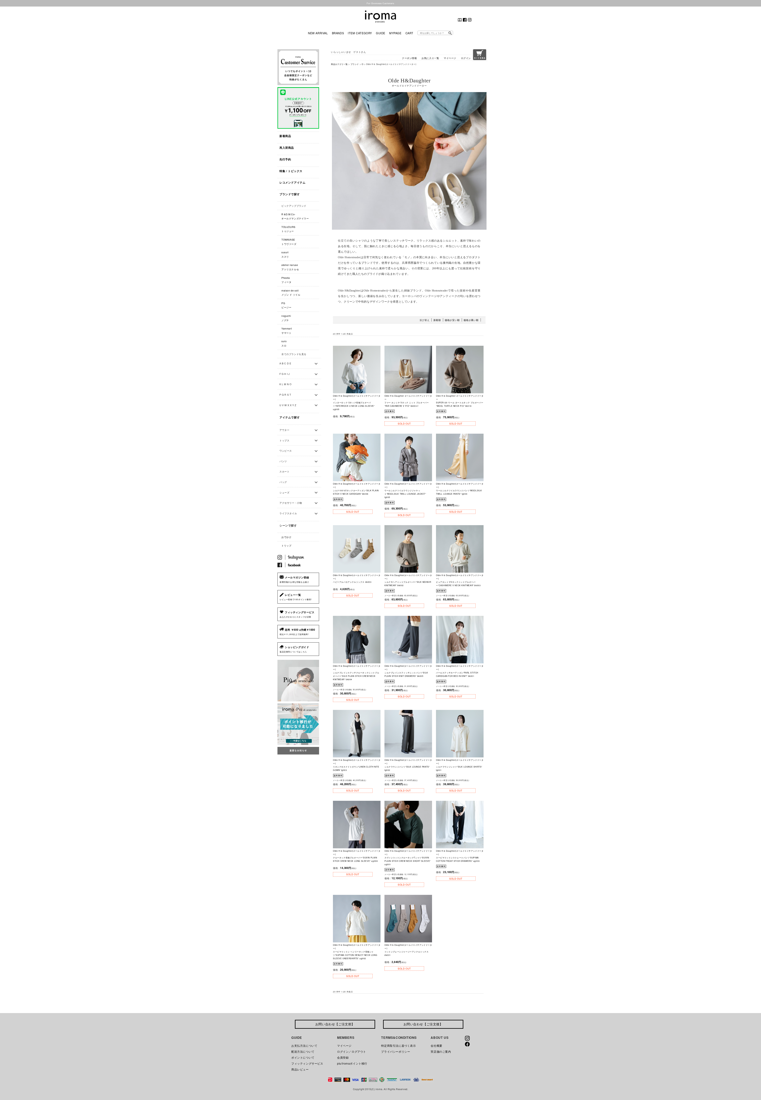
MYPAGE (395, 33)
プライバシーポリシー (395, 1051)
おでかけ (286, 537)
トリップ (286, 545)
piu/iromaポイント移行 (352, 1063)
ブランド (355, 64)
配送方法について (303, 1051)
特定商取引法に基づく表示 (398, 1046)
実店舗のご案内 (441, 1051)
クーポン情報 (409, 58)
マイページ (450, 58)
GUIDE (380, 33)
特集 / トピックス (290, 171)
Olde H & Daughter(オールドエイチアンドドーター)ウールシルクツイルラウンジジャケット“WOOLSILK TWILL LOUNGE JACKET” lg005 (408, 490)
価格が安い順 (452, 320)
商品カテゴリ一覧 (339, 64)
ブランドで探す (289, 194)
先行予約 (285, 159)
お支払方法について (304, 1046)
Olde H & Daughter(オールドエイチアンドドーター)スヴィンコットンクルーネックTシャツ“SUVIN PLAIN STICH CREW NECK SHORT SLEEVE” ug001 (408, 858)
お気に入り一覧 (430, 58)
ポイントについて (303, 1057)
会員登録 (343, 1057)
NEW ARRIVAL (318, 33)
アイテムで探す (289, 417)
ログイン (466, 58)
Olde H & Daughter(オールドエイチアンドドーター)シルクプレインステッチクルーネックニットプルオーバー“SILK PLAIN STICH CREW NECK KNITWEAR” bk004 (356, 673)
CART (409, 33)
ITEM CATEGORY (360, 33)
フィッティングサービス (307, 1063)
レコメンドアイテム (292, 182)
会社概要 (436, 1046)
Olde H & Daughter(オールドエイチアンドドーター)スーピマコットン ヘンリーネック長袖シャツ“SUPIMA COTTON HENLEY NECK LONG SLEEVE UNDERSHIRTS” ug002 (356, 952)
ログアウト (359, 1051)
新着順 (437, 320)
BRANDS (338, 33)
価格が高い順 (471, 320)
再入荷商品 (286, 148)
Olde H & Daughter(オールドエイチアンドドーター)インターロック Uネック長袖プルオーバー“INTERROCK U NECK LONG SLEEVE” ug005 (356, 402)
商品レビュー (300, 1069)
